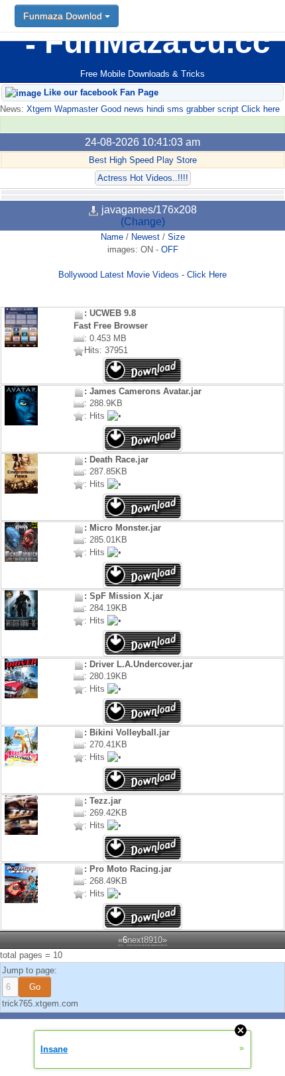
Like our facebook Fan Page (99, 92)
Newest (145, 237)
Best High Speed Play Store (143, 160)
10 (157, 940)
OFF (169, 249)
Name (112, 237)
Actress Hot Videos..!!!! (142, 178)
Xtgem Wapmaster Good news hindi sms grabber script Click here (152, 109)
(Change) (143, 221)
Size (176, 237)
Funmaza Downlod (64, 16)
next (135, 940)
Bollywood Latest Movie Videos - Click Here (142, 275)
